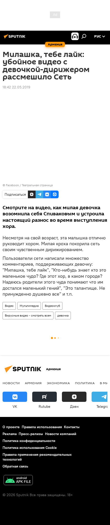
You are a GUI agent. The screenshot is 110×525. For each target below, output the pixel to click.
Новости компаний (60, 433)
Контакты (72, 427)
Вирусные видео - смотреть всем (28, 315)
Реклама (10, 433)
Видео (9, 306)
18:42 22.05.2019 (16, 87)
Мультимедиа (29, 306)
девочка (63, 315)
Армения (33, 383)
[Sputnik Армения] (15, 38)
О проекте (11, 427)
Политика (85, 383)
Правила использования (42, 427)
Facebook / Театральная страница (29, 185)
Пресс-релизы (31, 433)
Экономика (58, 383)
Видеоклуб (52, 306)
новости (11, 383)
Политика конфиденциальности (29, 440)
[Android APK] (18, 480)
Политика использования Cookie (30, 447)
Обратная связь (15, 466)
